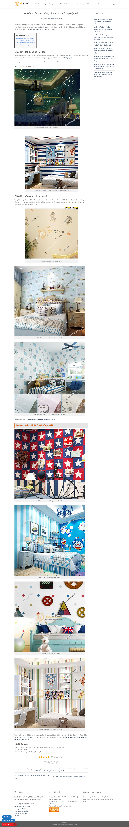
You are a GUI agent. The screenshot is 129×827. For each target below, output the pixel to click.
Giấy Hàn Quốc (64, 4)
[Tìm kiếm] (114, 4)
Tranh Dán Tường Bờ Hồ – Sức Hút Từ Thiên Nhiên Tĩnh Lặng (103, 44)
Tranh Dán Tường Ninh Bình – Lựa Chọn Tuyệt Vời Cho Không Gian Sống (103, 29)
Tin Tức (51, 11)
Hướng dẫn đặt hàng (20, 809)
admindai (60, 18)
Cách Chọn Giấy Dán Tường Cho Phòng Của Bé (40, 419)
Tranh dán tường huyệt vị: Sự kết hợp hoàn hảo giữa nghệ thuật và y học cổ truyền (104, 66)
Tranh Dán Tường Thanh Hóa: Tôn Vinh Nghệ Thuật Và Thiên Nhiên (103, 51)
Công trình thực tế (93, 4)
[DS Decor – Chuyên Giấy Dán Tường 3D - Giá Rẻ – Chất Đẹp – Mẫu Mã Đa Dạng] (23, 4)
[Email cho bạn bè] (51, 762)
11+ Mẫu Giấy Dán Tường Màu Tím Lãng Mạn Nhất (69, 776)
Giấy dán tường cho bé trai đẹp (80, 769)
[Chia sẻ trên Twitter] (48, 762)
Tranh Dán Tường (78, 4)
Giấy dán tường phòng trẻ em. (26, 737)
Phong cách (53, 4)
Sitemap (64, 822)
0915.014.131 (7, 824)
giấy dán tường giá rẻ (40, 200)
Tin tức (16, 816)
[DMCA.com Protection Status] (54, 809)
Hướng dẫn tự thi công (21, 811)
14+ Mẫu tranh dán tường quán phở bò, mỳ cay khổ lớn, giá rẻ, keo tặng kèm (103, 74)
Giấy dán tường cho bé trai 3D (65, 769)
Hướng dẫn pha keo (20, 813)
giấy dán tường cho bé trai (38, 29)
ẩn (27, 35)
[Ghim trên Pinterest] (54, 762)
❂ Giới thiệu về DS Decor (22, 806)
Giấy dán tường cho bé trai (50, 769)
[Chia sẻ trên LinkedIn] (57, 762)
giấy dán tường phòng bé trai (59, 770)
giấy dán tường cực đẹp (66, 58)
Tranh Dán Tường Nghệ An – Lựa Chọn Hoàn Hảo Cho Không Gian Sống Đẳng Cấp (104, 37)
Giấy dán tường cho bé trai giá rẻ (44, 770)
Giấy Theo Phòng (40, 4)
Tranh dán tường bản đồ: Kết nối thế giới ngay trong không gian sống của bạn (104, 59)
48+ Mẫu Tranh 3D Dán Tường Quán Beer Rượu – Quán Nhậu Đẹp (103, 21)
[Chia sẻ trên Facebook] (45, 762)
